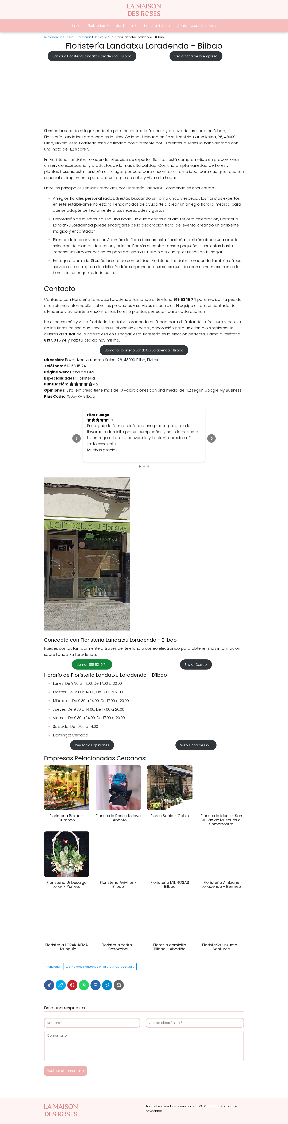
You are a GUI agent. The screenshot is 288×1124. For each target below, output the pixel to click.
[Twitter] (61, 985)
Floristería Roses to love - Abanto (118, 818)
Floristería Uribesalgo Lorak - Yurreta (67, 884)
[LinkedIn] (95, 985)
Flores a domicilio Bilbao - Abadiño (169, 947)
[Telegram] (107, 985)
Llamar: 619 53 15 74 (92, 664)
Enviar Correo (196, 664)
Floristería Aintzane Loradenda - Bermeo (221, 884)
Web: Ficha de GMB (195, 745)
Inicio (76, 25)
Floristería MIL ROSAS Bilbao (170, 884)
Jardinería (124, 25)
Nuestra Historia (157, 25)
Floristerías (96, 25)
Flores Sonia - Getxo (170, 815)
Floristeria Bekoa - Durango (67, 818)
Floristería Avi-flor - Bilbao (118, 884)
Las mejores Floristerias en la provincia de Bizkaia (100, 967)
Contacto (211, 1106)
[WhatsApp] (84, 985)
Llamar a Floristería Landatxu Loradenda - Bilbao (144, 350)
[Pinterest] (72, 985)
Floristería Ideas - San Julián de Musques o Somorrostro (221, 820)
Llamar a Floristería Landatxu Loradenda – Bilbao (92, 56)
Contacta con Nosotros (196, 25)
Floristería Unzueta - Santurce (221, 947)
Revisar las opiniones (92, 745)
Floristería (53, 967)
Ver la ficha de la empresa (196, 56)
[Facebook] (49, 985)
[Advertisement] (144, 93)
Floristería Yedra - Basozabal (118, 947)
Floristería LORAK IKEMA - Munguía (66, 947)
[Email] (119, 985)
